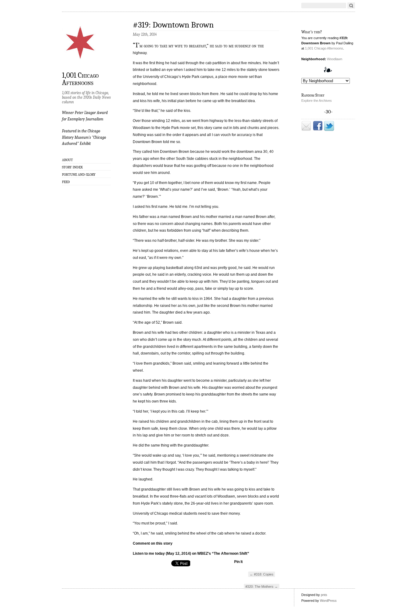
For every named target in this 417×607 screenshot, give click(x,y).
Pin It (238, 562)
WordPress (328, 600)
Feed (66, 182)
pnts (324, 595)
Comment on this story (152, 543)
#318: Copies (262, 574)
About (67, 160)
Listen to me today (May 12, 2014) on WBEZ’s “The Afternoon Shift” (191, 553)
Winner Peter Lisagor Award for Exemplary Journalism (85, 115)
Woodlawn (334, 59)
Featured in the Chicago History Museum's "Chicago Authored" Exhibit (84, 137)
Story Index (72, 167)
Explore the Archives (316, 100)
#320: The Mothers (261, 586)
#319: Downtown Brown (173, 25)
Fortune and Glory (79, 174)
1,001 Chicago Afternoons (80, 78)
